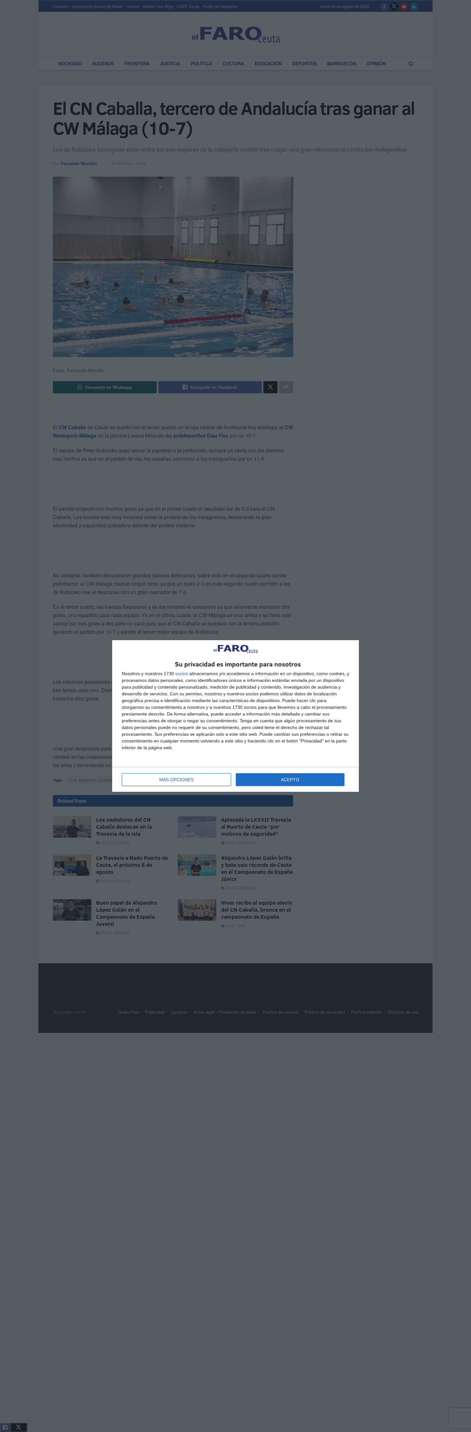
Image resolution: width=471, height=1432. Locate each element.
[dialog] (235, 716)
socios (181, 673)
